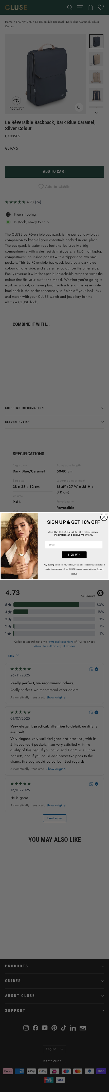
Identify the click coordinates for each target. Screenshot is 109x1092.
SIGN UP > (74, 554)
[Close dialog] (103, 517)
